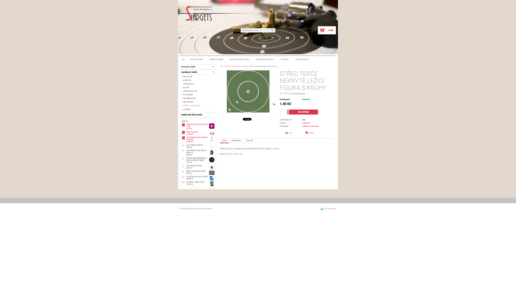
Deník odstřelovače (239, 59)
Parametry (236, 141)
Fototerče (188, 95)
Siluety (186, 87)
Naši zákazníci (302, 59)
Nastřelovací (189, 98)
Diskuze (249, 141)
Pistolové (187, 77)
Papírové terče (216, 59)
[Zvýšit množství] (288, 111)
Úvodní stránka (183, 59)
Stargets (306, 123)
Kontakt (285, 59)
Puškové (187, 80)
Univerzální (188, 84)
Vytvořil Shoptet (329, 209)
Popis (224, 141)
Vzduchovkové (190, 91)
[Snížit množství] (288, 113)
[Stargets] (176, 32)
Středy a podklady (192, 106)
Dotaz (311, 133)
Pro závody (188, 102)
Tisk (290, 133)
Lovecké (187, 109)
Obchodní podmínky (265, 59)
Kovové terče (196, 59)
